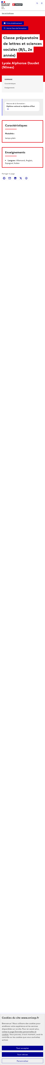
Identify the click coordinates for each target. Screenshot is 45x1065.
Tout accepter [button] (22, 1048)
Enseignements (9, 88)
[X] (20, 178)
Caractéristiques (10, 83)
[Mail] (9, 178)
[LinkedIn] (15, 178)
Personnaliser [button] (22, 1061)
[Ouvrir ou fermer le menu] (42, 3)
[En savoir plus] (8, 109)
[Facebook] (26, 178)
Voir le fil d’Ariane (8, 13)
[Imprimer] (4, 178)
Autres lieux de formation (16, 28)
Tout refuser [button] (22, 1054)
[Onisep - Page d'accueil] (17, 4)
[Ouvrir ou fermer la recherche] (37, 3)
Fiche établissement (14, 23)
